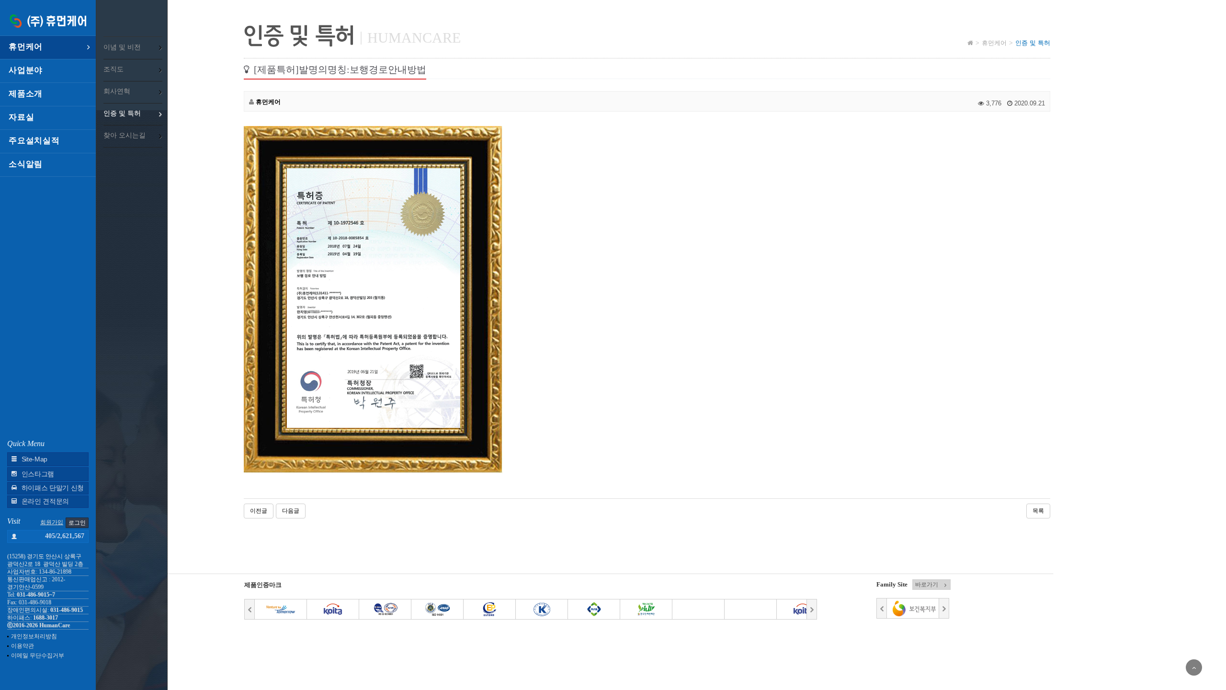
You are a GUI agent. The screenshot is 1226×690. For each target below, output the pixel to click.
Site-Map (34, 459)
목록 (1038, 510)
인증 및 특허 (122, 113)
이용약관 (22, 646)
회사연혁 (116, 91)
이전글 (258, 510)
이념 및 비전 (122, 47)
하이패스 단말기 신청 (53, 488)
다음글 (290, 510)
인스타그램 (38, 474)
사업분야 (26, 70)
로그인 (77, 522)
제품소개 (26, 93)
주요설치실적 (34, 140)
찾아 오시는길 (124, 135)
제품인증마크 (263, 584)
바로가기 (926, 584)
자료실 (21, 117)
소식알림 (26, 164)
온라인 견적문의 (45, 501)
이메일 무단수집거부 (37, 655)
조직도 (113, 69)
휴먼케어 (26, 46)
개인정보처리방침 (34, 636)
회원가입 (51, 522)
